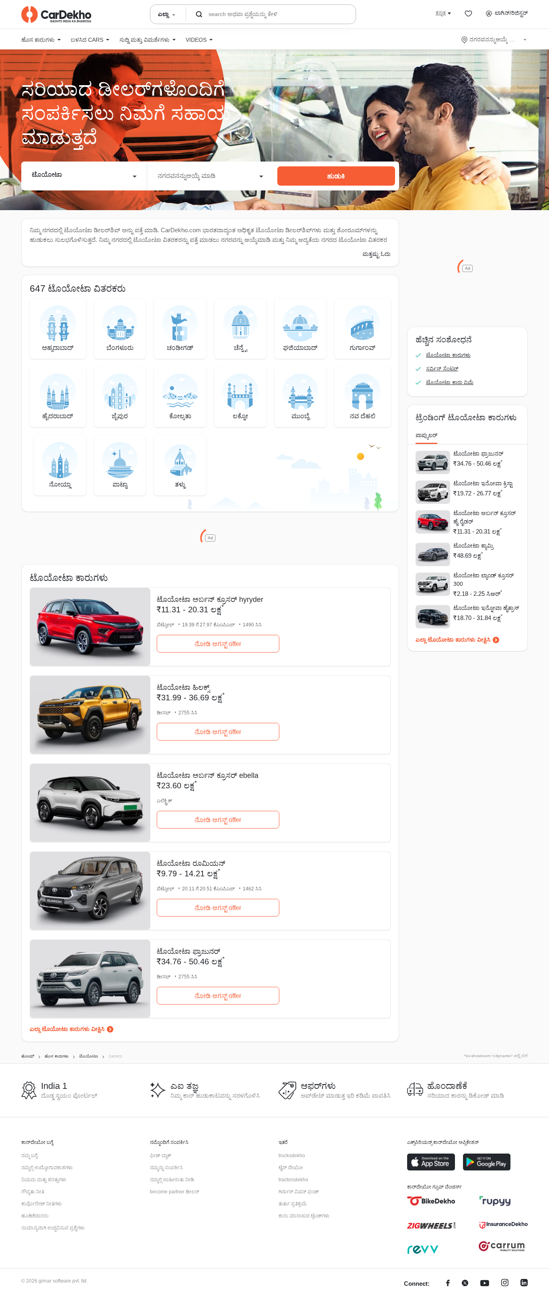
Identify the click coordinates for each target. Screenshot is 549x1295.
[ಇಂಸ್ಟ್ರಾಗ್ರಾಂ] (504, 1284)
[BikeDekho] (431, 1201)
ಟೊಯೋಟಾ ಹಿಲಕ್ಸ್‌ (183, 687)
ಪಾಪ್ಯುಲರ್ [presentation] (426, 435)
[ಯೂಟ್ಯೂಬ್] (484, 1284)
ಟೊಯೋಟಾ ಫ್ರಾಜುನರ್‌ (188, 951)
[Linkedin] (524, 1284)
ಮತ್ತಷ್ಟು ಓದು (377, 254)
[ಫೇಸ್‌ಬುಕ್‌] (448, 1284)
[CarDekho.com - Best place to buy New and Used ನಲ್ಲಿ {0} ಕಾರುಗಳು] (56, 14)
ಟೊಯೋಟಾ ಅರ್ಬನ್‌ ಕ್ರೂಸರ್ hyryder (210, 599)
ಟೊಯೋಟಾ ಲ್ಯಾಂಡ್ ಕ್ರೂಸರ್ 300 (483, 579)
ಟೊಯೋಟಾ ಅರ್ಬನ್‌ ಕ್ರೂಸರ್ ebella (207, 775)
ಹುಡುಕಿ (336, 176)
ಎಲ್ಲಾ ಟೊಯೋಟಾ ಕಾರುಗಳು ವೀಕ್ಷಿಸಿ (67, 1029)
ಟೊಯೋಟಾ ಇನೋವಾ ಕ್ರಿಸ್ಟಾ (482, 483)
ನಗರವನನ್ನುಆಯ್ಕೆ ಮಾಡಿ (494, 39)
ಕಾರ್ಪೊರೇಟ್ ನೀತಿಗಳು (41, 1204)
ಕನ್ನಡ (441, 13)
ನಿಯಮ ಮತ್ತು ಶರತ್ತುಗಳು (43, 1179)
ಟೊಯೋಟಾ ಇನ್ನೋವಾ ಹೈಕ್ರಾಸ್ (486, 608)
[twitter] (465, 1284)
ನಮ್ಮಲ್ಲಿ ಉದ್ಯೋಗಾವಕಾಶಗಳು (47, 1167)
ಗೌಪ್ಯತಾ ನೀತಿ (32, 1192)
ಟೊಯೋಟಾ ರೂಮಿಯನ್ (191, 863)
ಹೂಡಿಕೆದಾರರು (35, 1216)
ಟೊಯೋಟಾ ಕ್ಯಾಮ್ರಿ (473, 545)
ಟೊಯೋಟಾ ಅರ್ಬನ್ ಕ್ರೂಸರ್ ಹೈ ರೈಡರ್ (484, 517)
